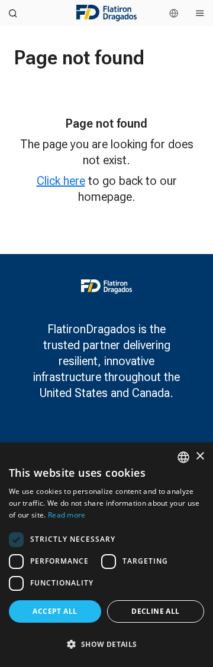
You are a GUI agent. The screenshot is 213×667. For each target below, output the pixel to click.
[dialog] (106, 555)
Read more (67, 515)
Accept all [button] (55, 611)
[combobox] (183, 457)
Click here (61, 181)
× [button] (199, 456)
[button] (106, 644)
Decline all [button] (155, 611)
